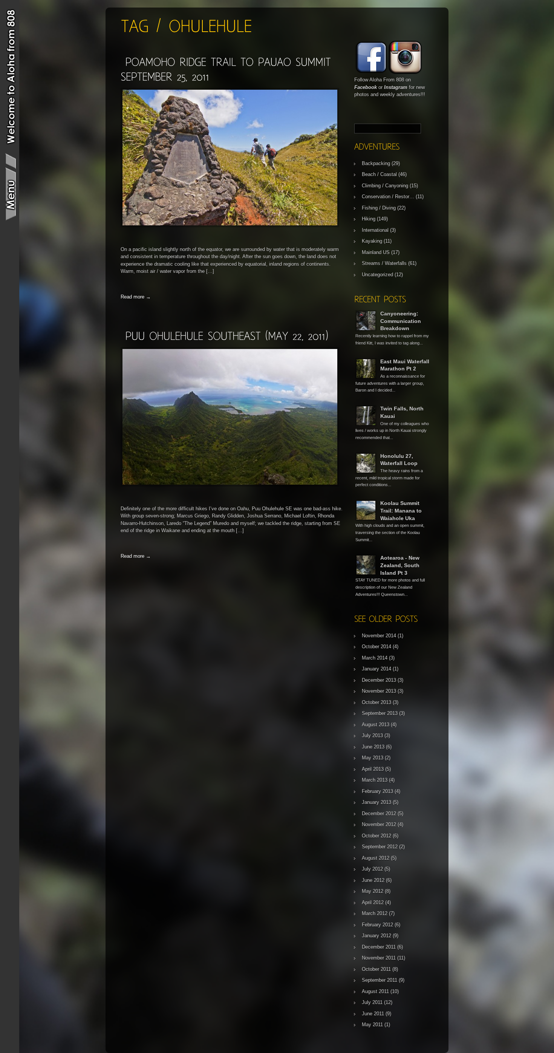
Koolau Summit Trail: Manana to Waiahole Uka (401, 510)
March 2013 (374, 780)
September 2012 (380, 846)
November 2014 (379, 635)
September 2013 (380, 713)
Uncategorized (377, 274)
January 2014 (376, 669)
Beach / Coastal (379, 174)
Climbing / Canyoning (385, 185)
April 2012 (373, 902)
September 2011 (379, 980)
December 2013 (379, 680)
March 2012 (374, 913)
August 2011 (375, 991)
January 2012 (376, 935)
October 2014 (376, 646)
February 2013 (377, 791)
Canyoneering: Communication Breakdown (400, 321)
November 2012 (379, 824)
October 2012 (376, 836)
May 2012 (372, 891)
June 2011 (373, 1013)
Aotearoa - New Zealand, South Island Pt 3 (399, 565)
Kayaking (372, 241)
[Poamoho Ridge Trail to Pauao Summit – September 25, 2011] (230, 225)
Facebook (365, 87)
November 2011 (379, 958)
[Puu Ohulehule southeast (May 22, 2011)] (227, 335)
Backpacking (376, 163)
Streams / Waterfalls (384, 263)
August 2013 (375, 724)
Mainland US (376, 252)
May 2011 (372, 1024)
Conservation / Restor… (388, 196)
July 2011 (372, 1002)
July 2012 (372, 869)
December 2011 (379, 947)
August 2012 (375, 858)
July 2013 (372, 735)
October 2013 (376, 702)
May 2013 (372, 758)
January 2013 (376, 802)
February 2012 (377, 924)
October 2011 (376, 969)
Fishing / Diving (379, 208)
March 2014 (374, 658)
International (375, 230)
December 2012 (379, 813)
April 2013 (373, 769)
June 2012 (373, 880)
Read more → (136, 297)
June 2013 (373, 747)
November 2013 (379, 691)
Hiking (368, 219)
